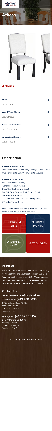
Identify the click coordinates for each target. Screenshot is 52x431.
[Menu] (48, 4)
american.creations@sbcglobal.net (21, 295)
